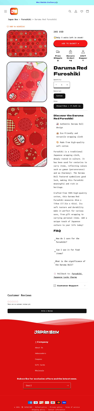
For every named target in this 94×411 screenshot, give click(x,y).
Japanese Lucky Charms (65, 277)
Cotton (59, 96)
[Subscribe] (68, 385)
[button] (47, 311)
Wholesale (39, 371)
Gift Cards (40, 365)
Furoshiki (26, 19)
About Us (39, 348)
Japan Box (13, 19)
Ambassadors (40, 353)
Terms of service (72, 407)
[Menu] (5, 11)
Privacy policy (56, 407)
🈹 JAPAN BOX (26, 407)
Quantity (57, 79)
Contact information (56, 409)
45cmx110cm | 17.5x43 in (68, 106)
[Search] (70, 11)
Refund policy (41, 407)
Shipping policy (38, 409)
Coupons (38, 359)
